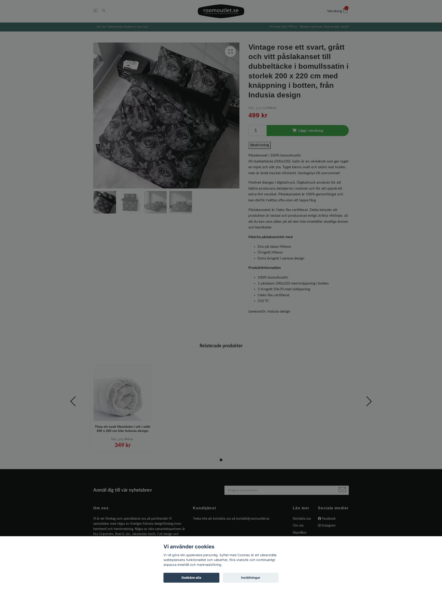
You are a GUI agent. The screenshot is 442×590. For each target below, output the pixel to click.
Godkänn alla (191, 577)
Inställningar (250, 577)
